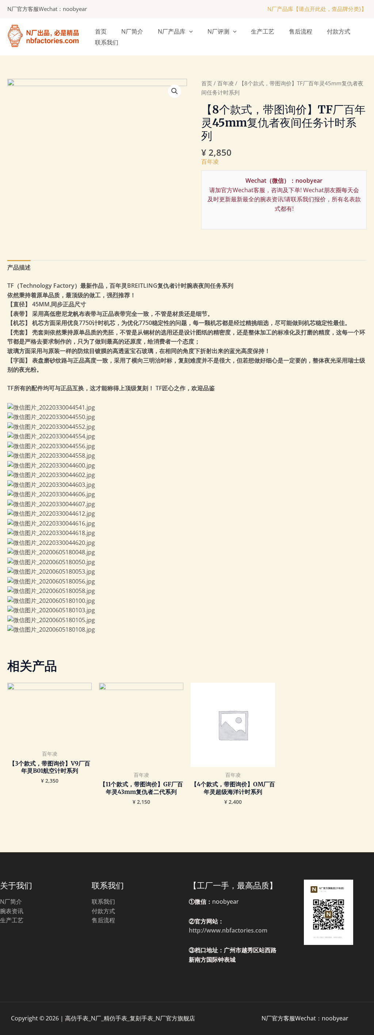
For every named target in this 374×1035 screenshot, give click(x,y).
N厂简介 (132, 31)
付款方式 (338, 31)
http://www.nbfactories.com (228, 930)
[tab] (19, 267)
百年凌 (225, 83)
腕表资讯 (11, 911)
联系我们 (106, 42)
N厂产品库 (172, 31)
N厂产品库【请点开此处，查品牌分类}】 (317, 8)
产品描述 (19, 267)
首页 (101, 31)
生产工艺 (262, 31)
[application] (189, 31)
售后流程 (300, 31)
